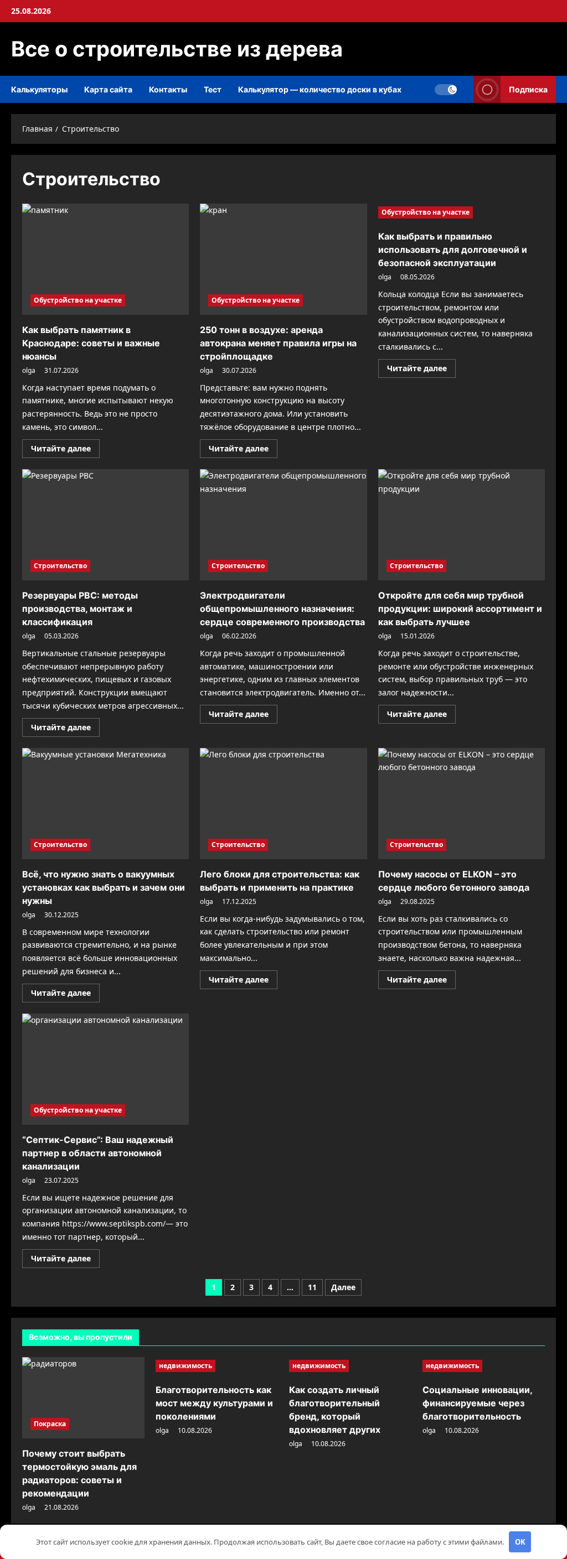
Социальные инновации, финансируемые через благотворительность (477, 1403)
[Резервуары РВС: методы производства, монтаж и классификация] (105, 524)
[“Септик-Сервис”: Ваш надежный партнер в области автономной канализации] (105, 1069)
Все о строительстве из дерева (177, 48)
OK (520, 1542)
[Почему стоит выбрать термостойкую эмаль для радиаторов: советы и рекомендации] (83, 1397)
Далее (343, 1287)
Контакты (168, 89)
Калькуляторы (39, 89)
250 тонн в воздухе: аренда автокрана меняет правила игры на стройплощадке (278, 343)
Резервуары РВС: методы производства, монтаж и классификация (80, 608)
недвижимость (185, 1365)
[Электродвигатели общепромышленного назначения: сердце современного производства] (283, 524)
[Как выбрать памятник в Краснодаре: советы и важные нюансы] (105, 259)
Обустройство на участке (78, 300)
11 (312, 1287)
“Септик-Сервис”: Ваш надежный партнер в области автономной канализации (97, 1153)
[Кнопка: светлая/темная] (446, 89)
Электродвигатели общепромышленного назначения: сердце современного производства (282, 608)
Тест (212, 89)
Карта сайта (108, 89)
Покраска (50, 1423)
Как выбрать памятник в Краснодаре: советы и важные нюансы (91, 343)
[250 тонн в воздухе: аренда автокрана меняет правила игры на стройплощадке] (283, 259)
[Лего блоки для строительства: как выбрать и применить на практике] (283, 803)
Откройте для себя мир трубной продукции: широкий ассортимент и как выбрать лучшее (460, 608)
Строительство (60, 565)
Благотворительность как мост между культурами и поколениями (214, 1403)
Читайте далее (65, 450)
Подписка (528, 89)
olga (28, 370)
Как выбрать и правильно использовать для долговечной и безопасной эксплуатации (452, 249)
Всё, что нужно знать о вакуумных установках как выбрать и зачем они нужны (103, 887)
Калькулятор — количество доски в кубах (319, 89)
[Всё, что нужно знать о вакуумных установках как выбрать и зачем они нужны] (105, 803)
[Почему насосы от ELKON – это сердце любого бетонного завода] (461, 803)
